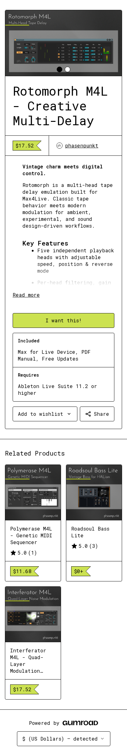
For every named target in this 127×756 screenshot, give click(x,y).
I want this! (64, 320)
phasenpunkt (81, 145)
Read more (26, 294)
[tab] (59, 69)
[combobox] (45, 414)
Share (101, 414)
